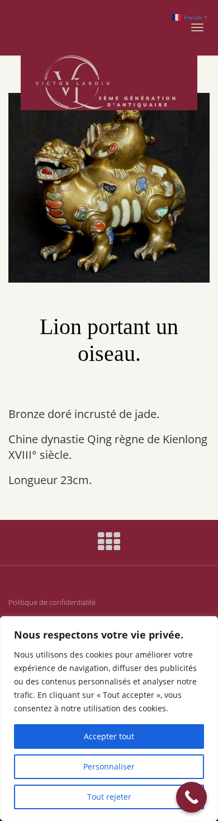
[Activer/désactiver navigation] (197, 27)
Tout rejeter (109, 796)
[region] (109, 718)
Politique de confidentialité (52, 602)
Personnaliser (109, 766)
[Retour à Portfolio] (109, 545)
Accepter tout (109, 736)
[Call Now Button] (191, 797)
